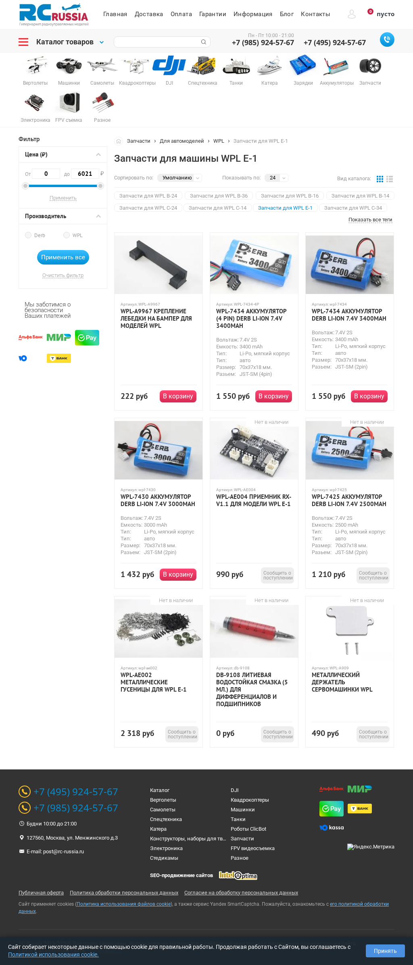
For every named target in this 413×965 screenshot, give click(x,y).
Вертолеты (163, 800)
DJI (235, 790)
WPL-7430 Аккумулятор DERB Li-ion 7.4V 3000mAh (158, 500)
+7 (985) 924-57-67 (263, 42)
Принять (385, 951)
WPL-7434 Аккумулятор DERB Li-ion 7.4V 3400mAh (349, 315)
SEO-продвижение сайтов (181, 875)
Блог (287, 14)
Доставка (149, 14)
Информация (253, 14)
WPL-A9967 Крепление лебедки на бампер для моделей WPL (156, 318)
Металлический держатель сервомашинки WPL (342, 682)
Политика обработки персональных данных (124, 893)
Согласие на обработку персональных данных (241, 893)
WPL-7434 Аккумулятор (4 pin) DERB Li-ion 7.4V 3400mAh (251, 318)
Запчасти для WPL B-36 (219, 196)
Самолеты (162, 810)
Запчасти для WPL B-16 (290, 196)
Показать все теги (370, 220)
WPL (78, 235)
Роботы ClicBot (248, 829)
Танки (238, 819)
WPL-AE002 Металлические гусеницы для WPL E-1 (154, 682)
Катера (158, 829)
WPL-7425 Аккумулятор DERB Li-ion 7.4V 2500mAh (349, 500)
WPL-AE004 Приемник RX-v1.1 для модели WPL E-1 (253, 500)
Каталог (159, 790)
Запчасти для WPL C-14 (217, 208)
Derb (39, 235)
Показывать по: (241, 178)
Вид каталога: (354, 178)
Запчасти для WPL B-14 (360, 196)
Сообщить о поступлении (278, 575)
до (81, 173)
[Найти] (203, 42)
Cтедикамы (164, 858)
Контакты (315, 14)
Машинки (243, 810)
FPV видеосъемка (253, 848)
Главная (115, 14)
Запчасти (138, 141)
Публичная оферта (41, 893)
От (28, 174)
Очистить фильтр (62, 275)
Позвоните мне (387, 39)
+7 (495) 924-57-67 (335, 42)
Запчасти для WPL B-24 (148, 196)
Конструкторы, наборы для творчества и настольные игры (222, 839)
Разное (239, 858)
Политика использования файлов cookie (124, 904)
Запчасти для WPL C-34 (353, 208)
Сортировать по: (133, 178)
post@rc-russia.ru (63, 851)
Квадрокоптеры (250, 800)
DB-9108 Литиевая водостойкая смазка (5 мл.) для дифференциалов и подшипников (252, 689)
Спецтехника (166, 819)
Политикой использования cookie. (53, 954)
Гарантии (212, 14)
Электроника (166, 848)
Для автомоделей (182, 141)
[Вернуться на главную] (120, 140)
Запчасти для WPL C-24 (148, 208)
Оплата (181, 14)
